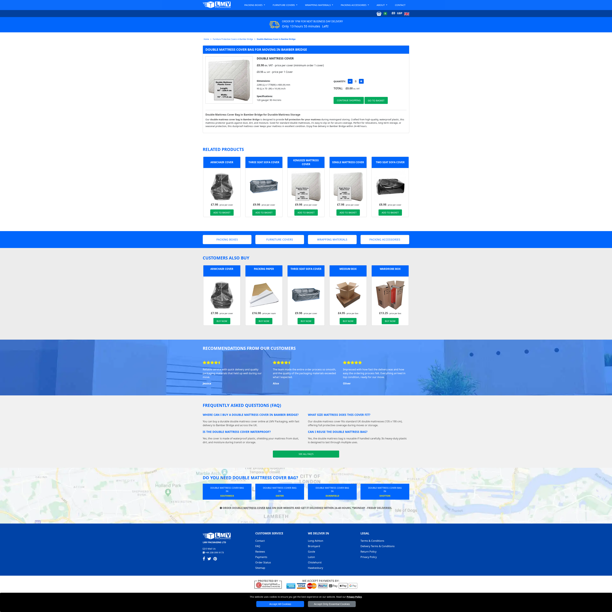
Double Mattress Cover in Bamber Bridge (276, 39)
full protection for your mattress (303, 119)
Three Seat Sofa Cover (263, 162)
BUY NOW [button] (222, 321)
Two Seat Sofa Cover (390, 162)
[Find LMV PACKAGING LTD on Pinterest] (215, 559)
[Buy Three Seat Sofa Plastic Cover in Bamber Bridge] (264, 186)
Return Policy (368, 551)
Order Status (263, 562)
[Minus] (350, 81)
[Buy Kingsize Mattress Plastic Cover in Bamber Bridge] (306, 186)
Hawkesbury (315, 568)
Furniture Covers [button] (284, 5)
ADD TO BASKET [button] (221, 212)
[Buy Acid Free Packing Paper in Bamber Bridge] (264, 294)
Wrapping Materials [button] (318, 5)
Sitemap (260, 568)
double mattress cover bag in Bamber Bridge (235, 119)
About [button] (381, 5)
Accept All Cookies (280, 604)
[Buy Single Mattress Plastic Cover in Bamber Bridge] (348, 186)
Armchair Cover (221, 162)
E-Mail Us (210, 548)
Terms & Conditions (372, 541)
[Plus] (361, 81)
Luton (311, 557)
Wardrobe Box (390, 269)
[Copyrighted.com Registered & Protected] (269, 584)
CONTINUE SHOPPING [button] (349, 100)
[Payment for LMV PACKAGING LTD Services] (322, 584)
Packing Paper (264, 269)
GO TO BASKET (376, 100)
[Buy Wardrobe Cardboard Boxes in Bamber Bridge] (390, 294)
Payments (261, 557)
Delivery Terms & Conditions (378, 546)
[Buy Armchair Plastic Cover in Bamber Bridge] (222, 186)
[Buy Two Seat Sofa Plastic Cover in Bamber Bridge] (390, 186)
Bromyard (314, 546)
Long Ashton (315, 541)
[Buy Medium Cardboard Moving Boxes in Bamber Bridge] (348, 294)
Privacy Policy (354, 596)
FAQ (257, 546)
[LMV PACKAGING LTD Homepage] (217, 4)
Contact (400, 5)
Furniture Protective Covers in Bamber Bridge (233, 39)
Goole (311, 551)
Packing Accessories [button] (354, 5)
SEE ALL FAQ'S (306, 453)
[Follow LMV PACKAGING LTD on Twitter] (209, 559)
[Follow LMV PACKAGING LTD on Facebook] (204, 559)
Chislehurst (315, 562)
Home (206, 39)
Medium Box (348, 269)
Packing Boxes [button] (253, 5)
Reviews (260, 551)
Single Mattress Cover (348, 162)
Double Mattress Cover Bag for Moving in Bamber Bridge (256, 49)
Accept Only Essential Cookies (332, 604)
